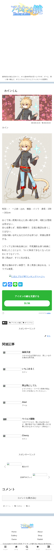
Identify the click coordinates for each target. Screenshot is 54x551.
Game (14, 539)
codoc (49, 313)
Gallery (14, 535)
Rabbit (40, 539)
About (40, 532)
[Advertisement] (27, 46)
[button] (46, 397)
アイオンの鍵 (16, 323)
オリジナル (29, 323)
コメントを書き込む (27, 498)
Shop (40, 535)
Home (14, 532)
